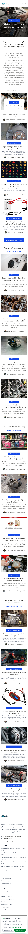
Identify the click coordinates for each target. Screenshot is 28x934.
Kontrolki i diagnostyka (14, 181)
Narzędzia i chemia (6, 910)
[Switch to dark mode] (22, 3)
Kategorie (4, 888)
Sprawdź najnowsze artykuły (14, 240)
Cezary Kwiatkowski (6, 883)
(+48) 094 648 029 (7, 838)
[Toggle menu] (25, 3)
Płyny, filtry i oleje (14, 20)
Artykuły (4, 845)
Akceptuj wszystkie (20, 930)
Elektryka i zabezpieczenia (14, 218)
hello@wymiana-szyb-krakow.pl (11, 841)
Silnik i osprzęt (14, 102)
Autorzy (3, 875)
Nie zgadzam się (8, 930)
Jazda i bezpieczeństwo (7, 904)
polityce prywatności (16, 927)
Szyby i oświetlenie (5, 901)
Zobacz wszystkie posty (14, 251)
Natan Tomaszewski (6, 878)
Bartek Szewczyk (5, 881)
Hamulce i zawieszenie (14, 143)
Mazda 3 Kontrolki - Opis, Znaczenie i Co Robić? (12, 866)
